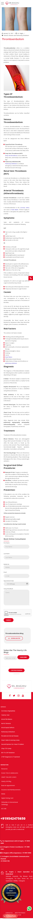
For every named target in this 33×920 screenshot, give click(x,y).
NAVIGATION (4, 765)
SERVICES (3, 707)
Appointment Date (9, 581)
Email (5, 572)
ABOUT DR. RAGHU (20, 913)
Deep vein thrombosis (11, 155)
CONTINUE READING (16, 670)
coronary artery (24, 207)
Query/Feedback (8, 588)
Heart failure (8, 357)
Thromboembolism (13, 39)
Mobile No (6, 564)
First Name (7, 543)
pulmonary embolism (11, 363)
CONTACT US (9, 913)
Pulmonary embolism (11, 163)
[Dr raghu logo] (16, 687)
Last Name (7, 553)
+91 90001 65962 (26, 853)
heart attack (14, 209)
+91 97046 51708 (4, 861)
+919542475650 (12, 818)
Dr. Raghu (20, 33)
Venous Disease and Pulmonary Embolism (16, 35)
